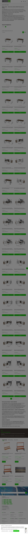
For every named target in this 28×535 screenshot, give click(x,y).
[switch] (25, 532)
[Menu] (26, 527)
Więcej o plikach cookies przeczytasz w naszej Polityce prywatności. (9, 529)
